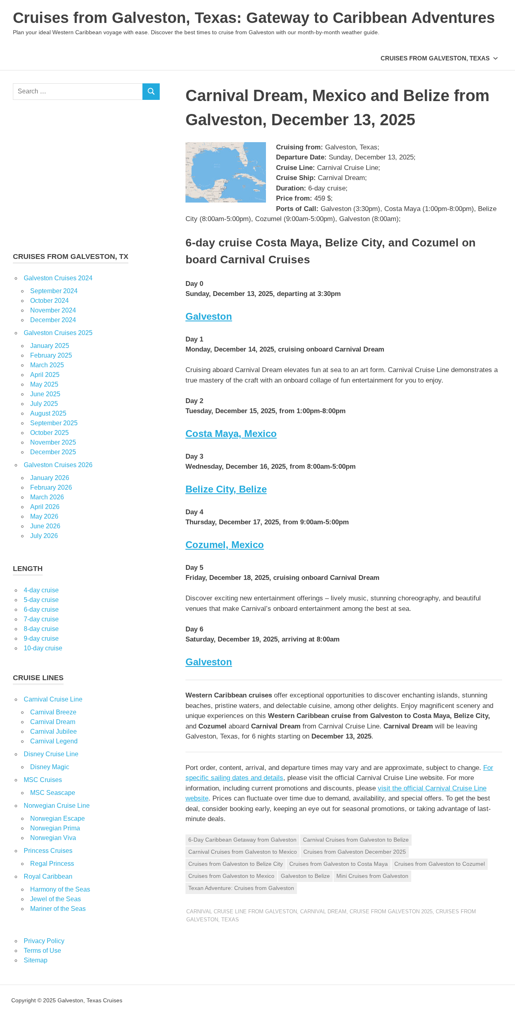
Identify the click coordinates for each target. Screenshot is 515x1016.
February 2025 (51, 355)
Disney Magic (49, 767)
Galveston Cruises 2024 (58, 278)
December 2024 (53, 320)
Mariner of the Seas (58, 908)
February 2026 (51, 487)
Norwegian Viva (53, 837)
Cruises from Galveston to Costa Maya (338, 864)
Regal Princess (52, 863)
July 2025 (44, 403)
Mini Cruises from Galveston (372, 876)
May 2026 (44, 516)
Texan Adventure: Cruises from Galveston (241, 888)
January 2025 (49, 345)
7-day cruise (41, 619)
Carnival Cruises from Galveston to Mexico (242, 851)
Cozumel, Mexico (224, 544)
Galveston (208, 316)
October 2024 (49, 300)
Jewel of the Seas (55, 899)
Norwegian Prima (55, 828)
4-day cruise (41, 590)
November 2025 (53, 442)
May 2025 (44, 384)
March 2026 (47, 497)
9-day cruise (41, 638)
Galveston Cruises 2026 (58, 464)
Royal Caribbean (48, 876)
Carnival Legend (54, 741)
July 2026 (44, 535)
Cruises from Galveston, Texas (435, 58)
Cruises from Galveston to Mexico (231, 876)
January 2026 (49, 477)
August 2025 (48, 413)
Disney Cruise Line (51, 754)
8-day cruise (41, 628)
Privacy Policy (44, 940)
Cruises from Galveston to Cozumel (439, 864)
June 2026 (45, 526)
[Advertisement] (86, 175)
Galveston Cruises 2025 (58, 332)
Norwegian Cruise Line (57, 805)
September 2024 (54, 291)
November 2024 (53, 310)
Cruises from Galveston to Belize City (235, 864)
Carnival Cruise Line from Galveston (241, 911)
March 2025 (47, 365)
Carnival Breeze (53, 712)
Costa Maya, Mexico (231, 433)
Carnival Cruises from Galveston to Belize (356, 839)
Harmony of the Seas (60, 889)
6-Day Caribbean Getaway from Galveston (242, 839)
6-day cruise (41, 609)
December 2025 (53, 452)
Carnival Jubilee (53, 731)
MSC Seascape (52, 792)
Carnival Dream (323, 911)
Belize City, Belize (226, 489)
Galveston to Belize (305, 876)
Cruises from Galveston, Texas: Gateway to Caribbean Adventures (254, 17)
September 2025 (54, 423)
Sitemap (35, 960)
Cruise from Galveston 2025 (391, 911)
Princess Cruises (48, 850)
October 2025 (49, 432)
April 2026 (45, 506)
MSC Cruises (43, 779)
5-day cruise (41, 599)
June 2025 (45, 394)
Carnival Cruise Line (53, 699)
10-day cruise (43, 648)
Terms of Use (42, 950)
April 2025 (45, 374)
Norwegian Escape (57, 818)
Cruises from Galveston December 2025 (354, 851)
